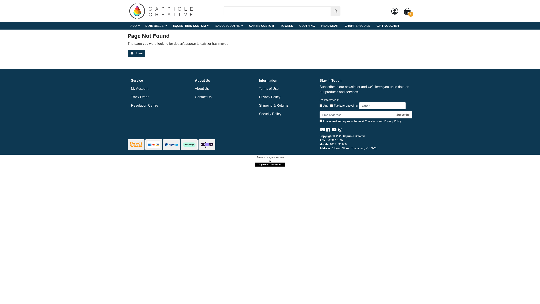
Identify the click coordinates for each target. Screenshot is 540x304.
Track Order (139, 97)
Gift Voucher (388, 25)
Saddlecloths (227, 25)
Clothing (307, 25)
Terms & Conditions (366, 121)
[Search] (335, 11)
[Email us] (322, 130)
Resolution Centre (144, 105)
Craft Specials (357, 25)
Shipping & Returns (273, 105)
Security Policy (270, 114)
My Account (139, 88)
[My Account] (395, 11)
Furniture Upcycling (346, 105)
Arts (325, 105)
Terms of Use (269, 88)
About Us (202, 88)
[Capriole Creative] (161, 11)
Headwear (329, 25)
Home (138, 53)
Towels (286, 25)
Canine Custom (261, 25)
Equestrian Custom (189, 25)
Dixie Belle (154, 25)
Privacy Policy (269, 97)
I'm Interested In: (330, 100)
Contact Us (203, 97)
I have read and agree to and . (362, 121)
